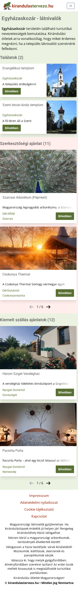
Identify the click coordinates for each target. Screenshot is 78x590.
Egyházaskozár (12, 78)
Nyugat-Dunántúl (13, 390)
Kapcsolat (39, 516)
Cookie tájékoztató (39, 509)
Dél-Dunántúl (10, 290)
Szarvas (7, 218)
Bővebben (11, 91)
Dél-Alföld (8, 213)
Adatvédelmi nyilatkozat (39, 502)
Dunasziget (9, 395)
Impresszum (39, 495)
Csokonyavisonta (13, 295)
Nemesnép (9, 471)
